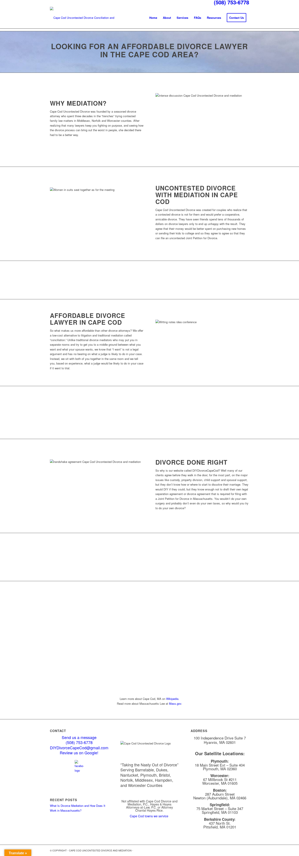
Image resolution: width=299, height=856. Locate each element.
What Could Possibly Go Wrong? (220, 565)
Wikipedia (172, 699)
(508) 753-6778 (79, 742)
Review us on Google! (79, 752)
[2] (83, 18)
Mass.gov (175, 703)
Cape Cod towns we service (149, 816)
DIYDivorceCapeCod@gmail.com (79, 747)
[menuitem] (153, 18)
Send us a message (79, 737)
